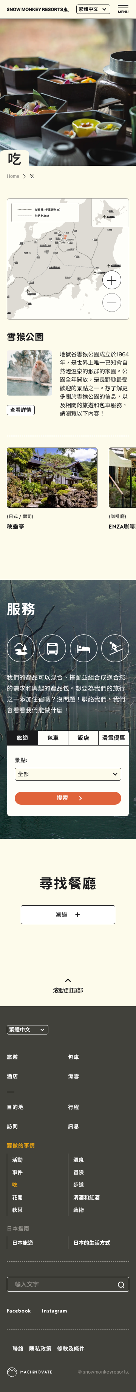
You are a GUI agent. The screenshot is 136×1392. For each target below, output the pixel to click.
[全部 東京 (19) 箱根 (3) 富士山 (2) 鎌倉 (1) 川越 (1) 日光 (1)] (68, 774)
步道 (78, 1184)
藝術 (78, 1210)
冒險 (78, 1172)
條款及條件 (71, 1348)
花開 (17, 1197)
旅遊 (22, 737)
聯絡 (18, 1348)
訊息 (73, 1126)
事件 (17, 1172)
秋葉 (17, 1210)
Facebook (19, 1310)
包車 (53, 737)
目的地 (15, 1107)
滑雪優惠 (113, 737)
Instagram (54, 1310)
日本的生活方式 (91, 1242)
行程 (73, 1107)
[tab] (22, 738)
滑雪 (73, 1076)
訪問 (12, 1126)
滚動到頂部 (68, 990)
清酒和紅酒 (86, 1197)
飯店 (83, 737)
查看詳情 (20, 409)
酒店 (12, 1076)
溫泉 (78, 1160)
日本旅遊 (22, 1242)
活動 (17, 1160)
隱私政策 (40, 1348)
